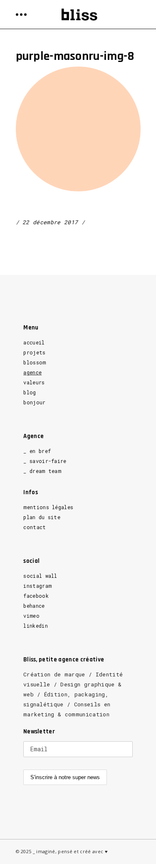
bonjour (34, 402)
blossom (34, 362)
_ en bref (37, 451)
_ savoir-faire (45, 461)
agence (32, 372)
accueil (34, 342)
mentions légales (48, 507)
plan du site (41, 517)
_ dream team (42, 471)
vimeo (31, 615)
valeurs (34, 382)
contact (34, 527)
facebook (36, 595)
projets (34, 352)
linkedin (35, 625)
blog (29, 392)
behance (34, 605)
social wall (40, 575)
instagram (37, 585)
